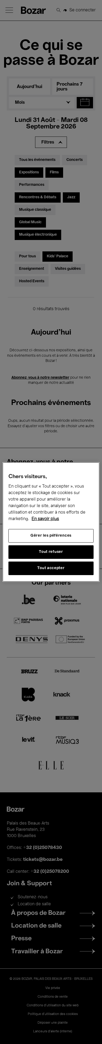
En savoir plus (45, 519)
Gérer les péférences (51, 535)
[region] (50, 522)
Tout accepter (50, 568)
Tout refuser (51, 552)
